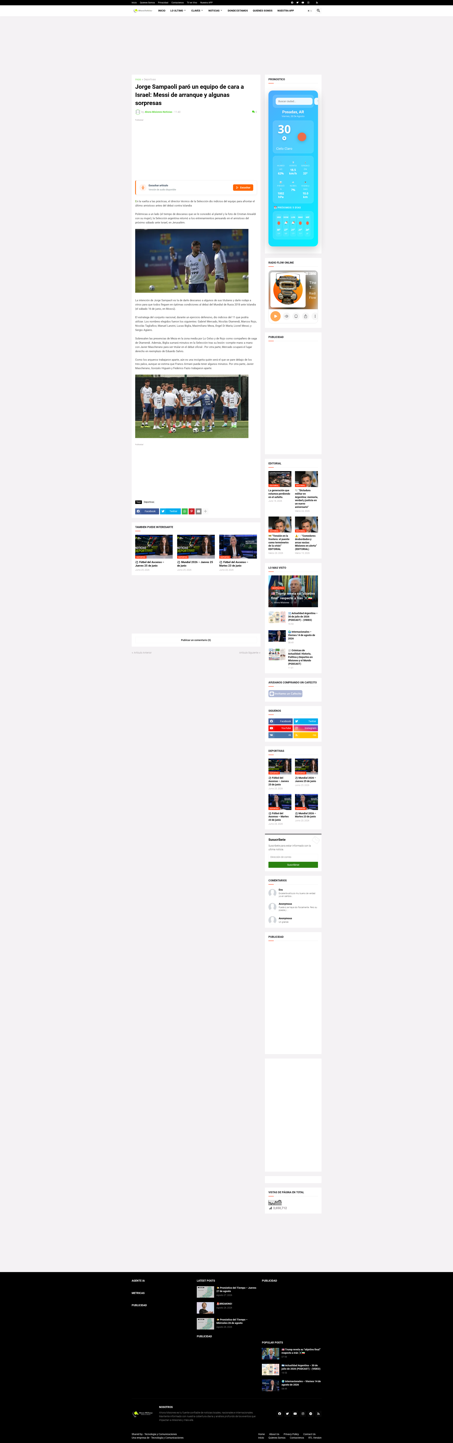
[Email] (199, 511)
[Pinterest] (192, 511)
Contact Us (309, 1434)
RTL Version (315, 1437)
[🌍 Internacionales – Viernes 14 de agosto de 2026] (277, 636)
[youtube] (303, 2)
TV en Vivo (192, 2)
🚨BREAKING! (224, 1303)
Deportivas (150, 79)
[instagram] (308, 2)
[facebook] (292, 2)
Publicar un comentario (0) (196, 640)
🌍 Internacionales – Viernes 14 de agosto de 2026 (301, 635)
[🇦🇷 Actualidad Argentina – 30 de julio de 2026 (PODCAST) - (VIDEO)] (277, 617)
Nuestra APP (206, 2)
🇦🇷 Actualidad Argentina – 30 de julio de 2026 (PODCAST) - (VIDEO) (303, 616)
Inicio (134, 2)
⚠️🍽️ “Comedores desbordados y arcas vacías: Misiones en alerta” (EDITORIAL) (306, 542)
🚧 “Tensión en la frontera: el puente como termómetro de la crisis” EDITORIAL (278, 542)
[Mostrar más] (205, 511)
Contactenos (177, 2)
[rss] (317, 2)
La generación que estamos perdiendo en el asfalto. (279, 494)
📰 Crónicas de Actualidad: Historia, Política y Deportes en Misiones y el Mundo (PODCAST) (300, 657)
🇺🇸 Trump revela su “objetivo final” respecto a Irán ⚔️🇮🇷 (301, 1351)
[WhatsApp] (185, 511)
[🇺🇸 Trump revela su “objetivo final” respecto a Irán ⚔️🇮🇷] (270, 1353)
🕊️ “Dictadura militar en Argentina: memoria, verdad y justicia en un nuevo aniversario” (306, 499)
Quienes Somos (147, 2)
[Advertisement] (227, 45)
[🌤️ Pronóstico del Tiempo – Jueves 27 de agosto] (205, 1292)
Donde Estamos (238, 10)
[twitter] (297, 2)
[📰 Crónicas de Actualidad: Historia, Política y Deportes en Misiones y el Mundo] (277, 654)
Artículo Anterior (143, 652)
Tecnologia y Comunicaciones (160, 1434)
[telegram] (311, 1414)
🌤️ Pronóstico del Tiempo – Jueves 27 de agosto (236, 1289)
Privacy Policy (291, 1434)
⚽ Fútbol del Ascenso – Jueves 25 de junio (149, 564)
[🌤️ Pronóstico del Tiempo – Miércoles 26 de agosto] (205, 1324)
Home (261, 1434)
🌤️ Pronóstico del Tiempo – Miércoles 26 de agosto (232, 1321)
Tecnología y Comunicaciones (167, 1437)
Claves (195, 10)
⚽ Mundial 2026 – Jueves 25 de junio (195, 564)
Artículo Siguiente (248, 652)
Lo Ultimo (176, 10)
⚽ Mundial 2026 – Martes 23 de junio (305, 815)
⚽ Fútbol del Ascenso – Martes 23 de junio (233, 564)
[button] (310, 11)
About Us (274, 1434)
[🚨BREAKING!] (205, 1308)
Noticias (214, 10)
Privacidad (163, 2)
